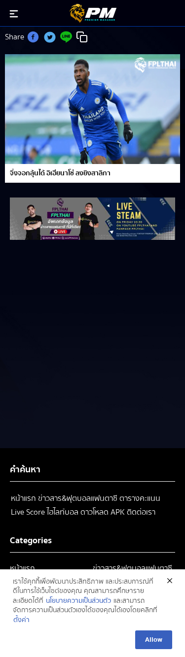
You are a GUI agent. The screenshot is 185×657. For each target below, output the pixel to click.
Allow (153, 639)
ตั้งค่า (21, 620)
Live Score (28, 512)
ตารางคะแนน (139, 498)
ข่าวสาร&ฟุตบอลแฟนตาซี (77, 498)
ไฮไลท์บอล (62, 512)
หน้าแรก (23, 498)
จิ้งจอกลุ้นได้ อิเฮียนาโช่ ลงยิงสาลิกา (60, 173)
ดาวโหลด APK (102, 512)
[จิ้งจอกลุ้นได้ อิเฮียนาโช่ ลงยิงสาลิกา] (92, 109)
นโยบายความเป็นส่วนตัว (78, 601)
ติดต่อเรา (141, 512)
